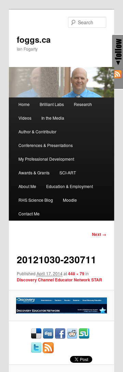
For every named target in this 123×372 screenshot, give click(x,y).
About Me (27, 186)
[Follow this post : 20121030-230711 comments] (48, 351)
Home (24, 104)
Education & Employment (69, 186)
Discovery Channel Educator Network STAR (59, 280)
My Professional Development (46, 159)
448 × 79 (76, 273)
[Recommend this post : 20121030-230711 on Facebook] (60, 337)
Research (83, 104)
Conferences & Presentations (45, 145)
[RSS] (117, 75)
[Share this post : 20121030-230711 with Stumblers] (84, 337)
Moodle (70, 200)
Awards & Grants (34, 172)
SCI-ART (67, 172)
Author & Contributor (37, 131)
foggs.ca (34, 39)
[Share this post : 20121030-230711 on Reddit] (72, 337)
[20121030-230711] (61, 305)
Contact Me (29, 213)
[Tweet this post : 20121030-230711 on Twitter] (36, 351)
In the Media (52, 118)
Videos (24, 118)
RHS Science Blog (35, 200)
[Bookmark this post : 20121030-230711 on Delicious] (36, 337)
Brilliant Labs (52, 104)
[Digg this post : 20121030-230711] (48, 337)
